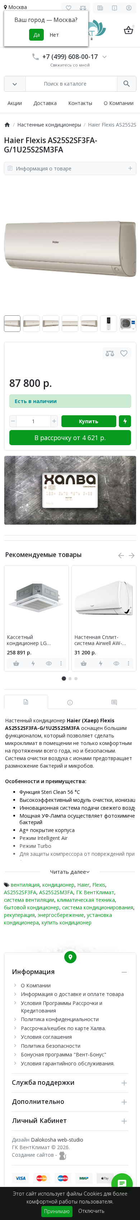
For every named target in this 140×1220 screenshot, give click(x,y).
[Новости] (100, 8)
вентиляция (25, 884)
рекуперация (19, 914)
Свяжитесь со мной (70, 65)
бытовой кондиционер (31, 907)
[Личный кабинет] (129, 8)
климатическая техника (86, 899)
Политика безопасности (50, 1045)
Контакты (80, 103)
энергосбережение (61, 914)
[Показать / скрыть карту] (70, 957)
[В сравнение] (110, 353)
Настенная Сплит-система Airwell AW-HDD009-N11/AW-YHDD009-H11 (98, 640)
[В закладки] (124, 353)
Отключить (91, 1210)
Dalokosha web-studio (57, 1139)
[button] (70, 678)
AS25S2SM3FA (56, 892)
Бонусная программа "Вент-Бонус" (63, 1054)
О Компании (119, 103)
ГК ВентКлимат (95, 892)
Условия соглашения (46, 1036)
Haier (83, 884)
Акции (15, 103)
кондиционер (58, 884)
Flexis (98, 884)
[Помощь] (114, 8)
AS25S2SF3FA (20, 892)
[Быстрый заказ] (125, 421)
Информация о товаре (43, 168)
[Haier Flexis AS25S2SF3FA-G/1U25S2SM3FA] (70, 249)
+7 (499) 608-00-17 (70, 56)
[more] (61, 663)
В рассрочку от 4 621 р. (70, 437)
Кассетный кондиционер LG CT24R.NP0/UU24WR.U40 (36, 640)
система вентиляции (29, 899)
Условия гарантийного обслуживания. (68, 1063)
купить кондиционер (67, 922)
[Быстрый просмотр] (49, 663)
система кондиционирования (97, 907)
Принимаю (57, 1211)
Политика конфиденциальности (60, 1019)
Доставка (45, 103)
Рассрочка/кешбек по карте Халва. (63, 1028)
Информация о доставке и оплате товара (72, 994)
